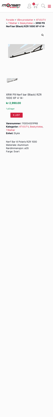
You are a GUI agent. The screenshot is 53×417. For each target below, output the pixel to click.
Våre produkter (25, 19)
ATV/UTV (41, 19)
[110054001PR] (12, 80)
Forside (10, 19)
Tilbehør (12, 23)
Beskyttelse (26, 23)
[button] (42, 35)
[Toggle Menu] (49, 6)
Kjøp (16, 115)
